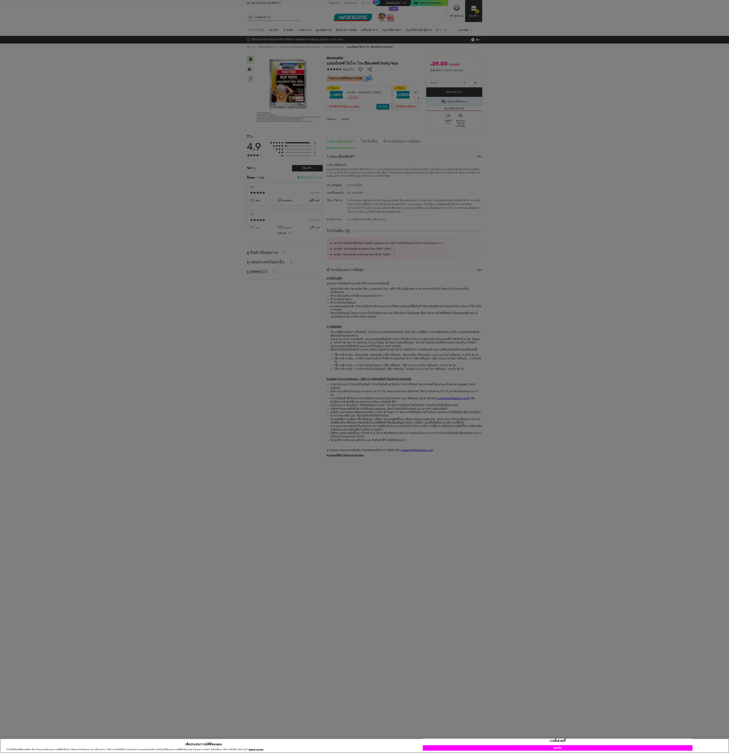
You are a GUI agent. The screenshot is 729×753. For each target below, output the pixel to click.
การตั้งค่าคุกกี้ (558, 740)
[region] (364, 746)
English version (256, 749)
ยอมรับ (558, 747)
